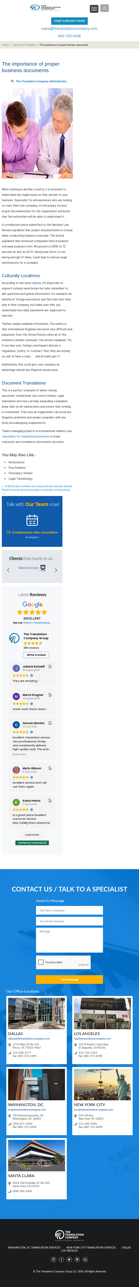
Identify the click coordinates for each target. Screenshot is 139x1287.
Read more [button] (19, 754)
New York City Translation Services (91, 1248)
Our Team (36, 504)
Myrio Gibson (32, 768)
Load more (32, 835)
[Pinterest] (53, 1259)
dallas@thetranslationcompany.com (29, 1038)
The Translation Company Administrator (41, 81)
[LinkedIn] (85, 1259)
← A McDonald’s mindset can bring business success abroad (37, 486)
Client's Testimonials (36, 622)
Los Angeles (69, 1251)
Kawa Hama (31, 801)
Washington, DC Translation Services (34, 1248)
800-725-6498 (69, 35)
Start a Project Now (69, 21)
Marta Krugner (33, 695)
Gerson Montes (34, 723)
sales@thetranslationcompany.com (69, 28)
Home (6, 44)
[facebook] (61, 1259)
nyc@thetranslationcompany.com (93, 1109)
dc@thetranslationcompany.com (27, 1109)
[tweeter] (69, 1259)
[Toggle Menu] (94, 8)
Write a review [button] (36, 655)
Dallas (126, 1248)
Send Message (69, 979)
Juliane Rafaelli (34, 666)
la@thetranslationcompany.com (92, 1038)
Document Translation (24, 44)
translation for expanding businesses (25, 436)
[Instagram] (77, 1259)
